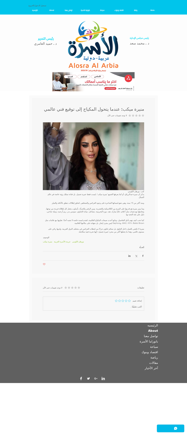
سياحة (154, 346)
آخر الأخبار (151, 368)
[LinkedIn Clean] (103, 378)
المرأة (141, 247)
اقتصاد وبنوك (150, 352)
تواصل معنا (151, 336)
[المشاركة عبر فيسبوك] (143, 256)
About (153, 330)
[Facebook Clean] (81, 378)
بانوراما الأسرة (149, 341)
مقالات (153, 363)
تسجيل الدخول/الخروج (37, 5)
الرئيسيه (152, 325)
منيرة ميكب (47, 242)
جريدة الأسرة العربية (62, 242)
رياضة (154, 357)
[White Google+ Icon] (95, 378)
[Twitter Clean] (88, 378)
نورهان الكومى (78, 242)
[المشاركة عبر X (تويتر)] (136, 256)
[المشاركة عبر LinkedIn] (129, 256)
